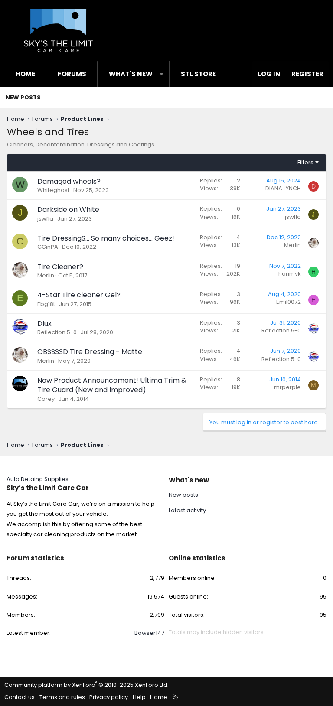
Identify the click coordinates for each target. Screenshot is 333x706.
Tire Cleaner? (60, 267)
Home (25, 73)
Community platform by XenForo (86, 685)
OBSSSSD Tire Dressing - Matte (89, 352)
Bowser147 (149, 633)
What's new (131, 73)
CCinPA (47, 247)
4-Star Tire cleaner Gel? (79, 295)
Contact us (19, 697)
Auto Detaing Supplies (38, 479)
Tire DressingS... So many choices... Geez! (105, 238)
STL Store (198, 73)
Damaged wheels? (69, 181)
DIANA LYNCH (283, 188)
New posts (23, 97)
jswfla (45, 219)
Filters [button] (305, 162)
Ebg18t (46, 304)
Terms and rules (62, 697)
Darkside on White (68, 210)
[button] (161, 74)
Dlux (44, 324)
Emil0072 (288, 302)
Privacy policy (108, 697)
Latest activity (187, 510)
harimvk (289, 274)
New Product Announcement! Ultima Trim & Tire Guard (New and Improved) (111, 385)
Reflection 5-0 (57, 332)
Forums (72, 73)
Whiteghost (53, 190)
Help (139, 697)
